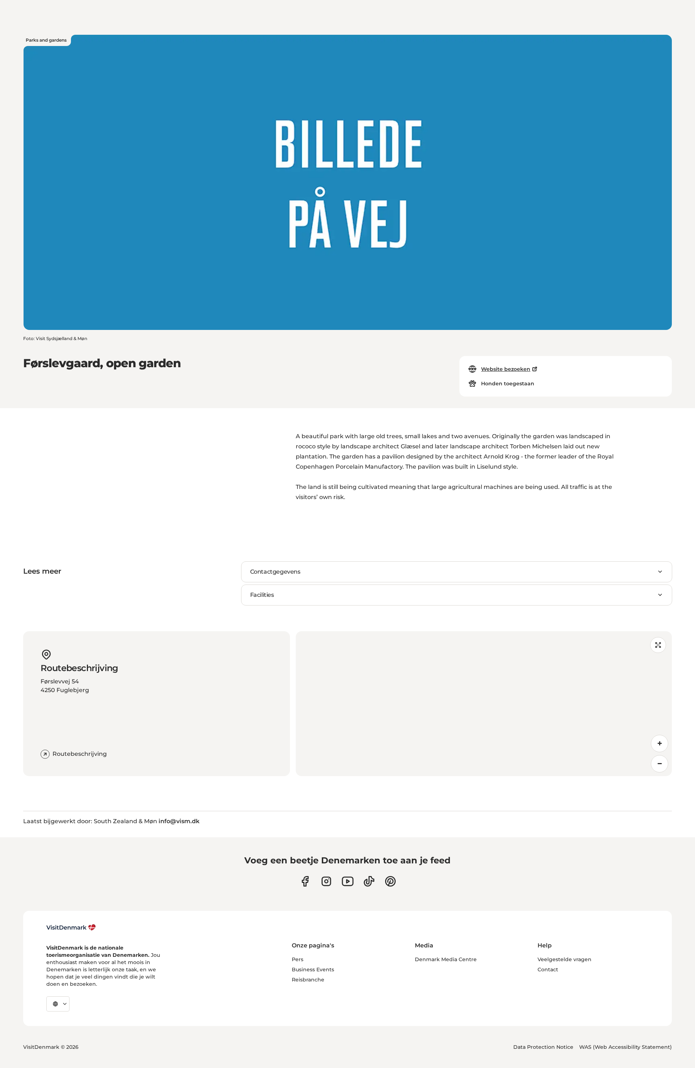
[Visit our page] (326, 881)
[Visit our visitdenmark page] (347, 881)
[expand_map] (658, 645)
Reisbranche (308, 979)
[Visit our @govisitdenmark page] (369, 881)
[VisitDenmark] (71, 927)
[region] (484, 703)
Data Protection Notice (543, 1047)
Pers (297, 959)
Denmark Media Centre (446, 959)
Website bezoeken (505, 369)
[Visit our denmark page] (305, 881)
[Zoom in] (659, 743)
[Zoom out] (659, 763)
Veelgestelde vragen (564, 959)
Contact (548, 969)
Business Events (313, 969)
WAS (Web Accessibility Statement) (625, 1047)
